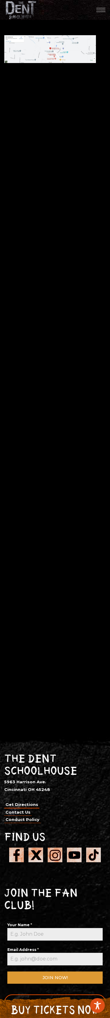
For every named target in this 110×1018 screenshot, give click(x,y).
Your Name (19, 925)
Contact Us (18, 812)
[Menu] (101, 10)
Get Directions (22, 804)
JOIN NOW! (55, 977)
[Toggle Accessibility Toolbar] (97, 1005)
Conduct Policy (22, 819)
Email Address (23, 949)
